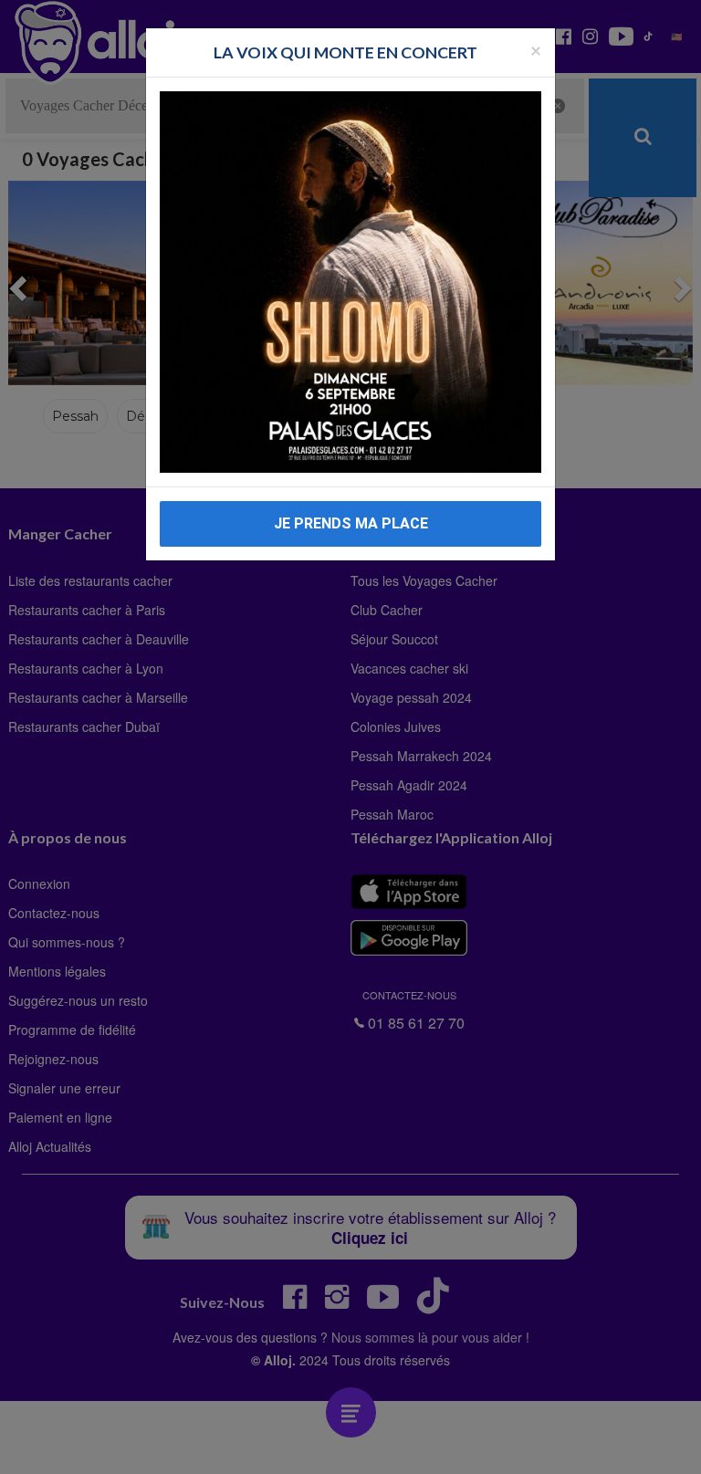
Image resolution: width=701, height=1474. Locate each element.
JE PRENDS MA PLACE (351, 523)
